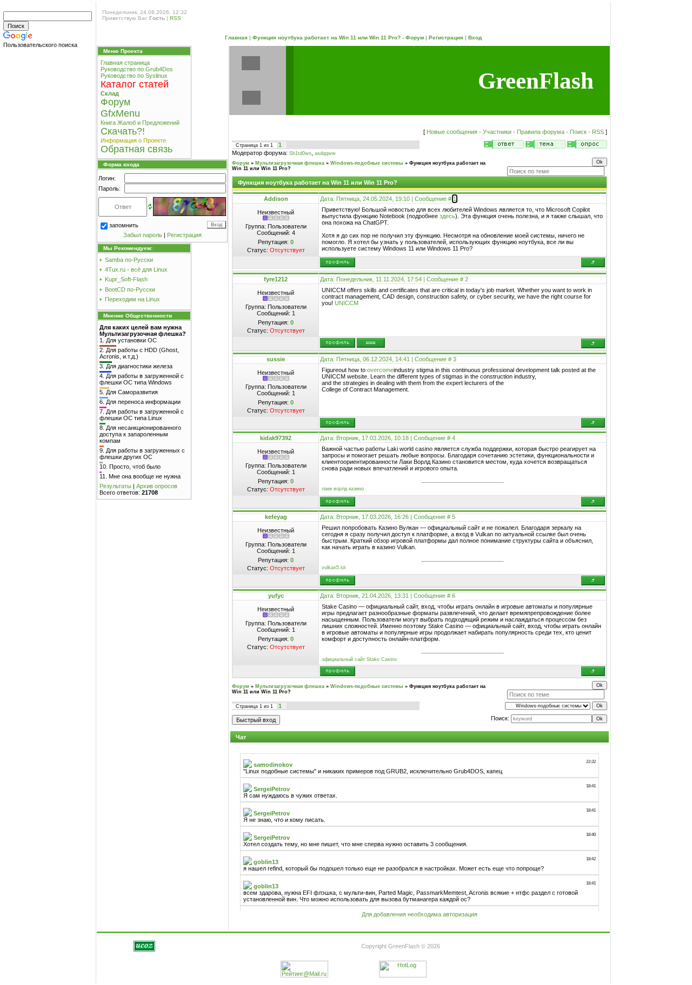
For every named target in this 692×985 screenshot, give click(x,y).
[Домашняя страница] (371, 343)
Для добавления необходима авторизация (419, 914)
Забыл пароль (142, 235)
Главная (236, 38)
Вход (475, 38)
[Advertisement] (48, 220)
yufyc (276, 595)
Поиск (578, 132)
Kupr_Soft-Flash (126, 279)
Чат (241, 737)
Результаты (115, 486)
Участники (497, 132)
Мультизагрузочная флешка (289, 163)
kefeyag (276, 517)
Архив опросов (156, 486)
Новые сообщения (452, 132)
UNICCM (346, 303)
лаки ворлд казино (343, 488)
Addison (276, 198)
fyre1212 (276, 279)
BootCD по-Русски (130, 289)
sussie (276, 359)
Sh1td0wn (300, 153)
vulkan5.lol (333, 567)
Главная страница (125, 62)
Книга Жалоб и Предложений (140, 122)
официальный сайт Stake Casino (359, 659)
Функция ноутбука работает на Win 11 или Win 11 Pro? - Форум (338, 38)
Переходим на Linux (132, 299)
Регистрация (446, 38)
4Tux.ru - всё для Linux (136, 269)
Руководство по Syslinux (134, 75)
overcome (380, 370)
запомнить (123, 225)
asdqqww (325, 153)
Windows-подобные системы (366, 163)
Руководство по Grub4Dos (137, 69)
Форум (240, 163)
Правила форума (540, 132)
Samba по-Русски (129, 260)
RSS (175, 18)
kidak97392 (275, 438)
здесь (447, 216)
